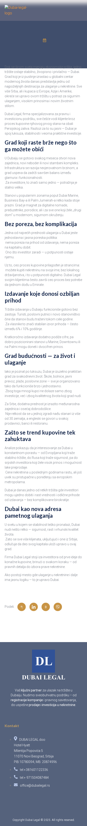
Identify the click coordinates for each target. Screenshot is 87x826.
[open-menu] (79, 13)
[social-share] (21, 607)
